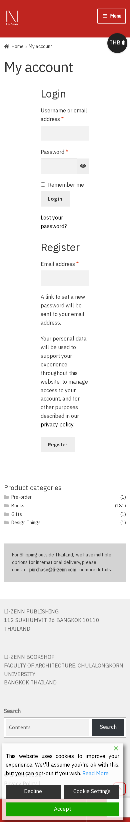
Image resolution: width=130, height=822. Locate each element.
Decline (33, 791)
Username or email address (64, 115)
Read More (95, 774)
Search (12, 711)
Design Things (26, 523)
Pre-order (21, 497)
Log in (55, 198)
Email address (65, 264)
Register (57, 444)
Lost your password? (54, 222)
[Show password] (83, 166)
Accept (62, 809)
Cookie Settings (92, 791)
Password (65, 152)
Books (17, 506)
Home (18, 46)
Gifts (16, 514)
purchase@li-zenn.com (52, 570)
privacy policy (57, 424)
